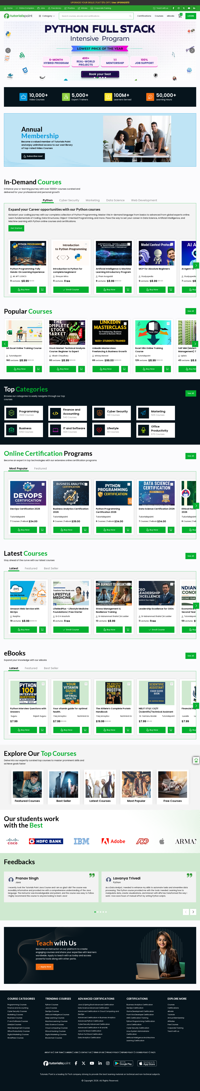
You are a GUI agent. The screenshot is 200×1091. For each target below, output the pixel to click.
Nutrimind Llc (83, 716)
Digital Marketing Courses (18, 1034)
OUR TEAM (59, 1052)
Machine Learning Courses (56, 1021)
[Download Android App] (123, 1063)
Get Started (16, 228)
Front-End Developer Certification (140, 1014)
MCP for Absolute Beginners (154, 268)
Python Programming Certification (141, 1021)
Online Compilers (26, 8)
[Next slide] (196, 265)
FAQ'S (153, 1052)
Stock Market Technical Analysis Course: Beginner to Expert (67, 350)
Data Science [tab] (115, 200)
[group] (27, 787)
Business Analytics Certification (140, 1004)
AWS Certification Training (137, 1018)
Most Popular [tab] (18, 468)
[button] (8, 50)
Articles (84, 8)
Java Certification (134, 1024)
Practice (71, 8)
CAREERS (68, 1052)
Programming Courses (17, 1004)
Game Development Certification (140, 1011)
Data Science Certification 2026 (157, 508)
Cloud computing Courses (56, 1028)
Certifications (144, 15)
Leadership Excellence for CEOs (156, 608)
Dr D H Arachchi (63, 616)
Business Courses (14, 1018)
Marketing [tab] (93, 200)
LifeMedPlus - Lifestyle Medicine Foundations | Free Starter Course (70, 612)
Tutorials (171, 1014)
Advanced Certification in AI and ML (93, 1027)
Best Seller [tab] (51, 568)
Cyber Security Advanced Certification (94, 1024)
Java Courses (51, 1008)
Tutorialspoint (15, 356)
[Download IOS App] (147, 1063)
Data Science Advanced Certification (93, 1008)
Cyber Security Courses (17, 1011)
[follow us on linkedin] (100, 1063)
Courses (159, 15)
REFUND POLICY (127, 1052)
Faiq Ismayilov (60, 716)
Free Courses (173, 1024)
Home (10, 8)
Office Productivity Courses (18, 1031)
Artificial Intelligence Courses (57, 1014)
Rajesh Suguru (39, 716)
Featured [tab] (40, 468)
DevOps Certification (135, 1008)
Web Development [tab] (144, 200)
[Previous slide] (5, 344)
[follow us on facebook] (76, 1063)
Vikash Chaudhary (60, 356)
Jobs (43, 8)
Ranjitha (16, 616)
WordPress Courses (15, 1038)
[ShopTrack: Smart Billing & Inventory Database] (100, 51)
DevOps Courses (52, 1011)
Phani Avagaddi (106, 276)
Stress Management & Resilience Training (108, 610)
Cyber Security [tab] (69, 200)
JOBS (76, 1052)
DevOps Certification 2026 (25, 508)
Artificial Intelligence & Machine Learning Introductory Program (113, 270)
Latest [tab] (13, 568)
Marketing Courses (15, 1014)
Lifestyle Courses (14, 1024)
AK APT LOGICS (19, 276)
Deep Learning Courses (54, 1018)
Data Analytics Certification (89, 1037)
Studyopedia (147, 276)
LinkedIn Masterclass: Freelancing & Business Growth (109, 350)
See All (191, 311)
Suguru (13, 716)
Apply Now (46, 966)
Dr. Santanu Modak (148, 716)
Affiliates (171, 1021)
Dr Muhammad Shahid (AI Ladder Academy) (114, 616)
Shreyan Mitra (62, 276)
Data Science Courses (54, 1024)
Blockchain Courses (53, 1038)
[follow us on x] (83, 1063)
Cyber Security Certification (138, 1028)
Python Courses (51, 1004)
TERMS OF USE (98, 1052)
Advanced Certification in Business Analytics (96, 1017)
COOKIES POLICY (142, 1052)
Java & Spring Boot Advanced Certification (96, 1004)
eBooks (170, 15)
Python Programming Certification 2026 (108, 510)
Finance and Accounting (17, 1008)
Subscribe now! (35, 156)
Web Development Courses (18, 1028)
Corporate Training (102, 8)
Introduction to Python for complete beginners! (67, 270)
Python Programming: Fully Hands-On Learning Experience (27, 270)
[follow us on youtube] (92, 1063)
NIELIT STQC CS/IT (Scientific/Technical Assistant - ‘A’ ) (156, 712)
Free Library (56, 8)
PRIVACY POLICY (112, 1052)
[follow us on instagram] (108, 1063)
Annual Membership (176, 1018)
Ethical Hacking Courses (55, 1031)
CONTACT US (85, 1052)
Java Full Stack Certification (89, 1031)
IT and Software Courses (17, 1021)
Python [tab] (48, 200)
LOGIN (191, 16)
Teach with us (162, 8)
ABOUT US (49, 1052)
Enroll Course (72, 289)
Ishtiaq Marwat (101, 356)
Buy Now (25, 289)
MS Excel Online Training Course (23, 348)
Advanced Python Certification (90, 1021)
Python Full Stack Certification (90, 1034)
